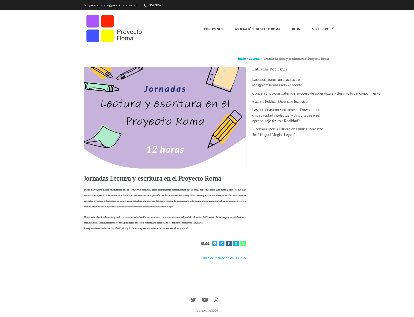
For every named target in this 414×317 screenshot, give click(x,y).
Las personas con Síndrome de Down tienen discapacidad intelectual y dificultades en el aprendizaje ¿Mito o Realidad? (286, 115)
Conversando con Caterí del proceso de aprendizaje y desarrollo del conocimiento (316, 93)
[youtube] (205, 300)
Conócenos (213, 29)
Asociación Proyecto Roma (257, 29)
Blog (296, 29)
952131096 (156, 5)
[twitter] (193, 300)
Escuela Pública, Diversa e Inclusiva (280, 101)
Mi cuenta (320, 29)
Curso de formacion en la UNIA (223, 257)
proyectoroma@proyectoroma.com (113, 5)
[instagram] (216, 300)
